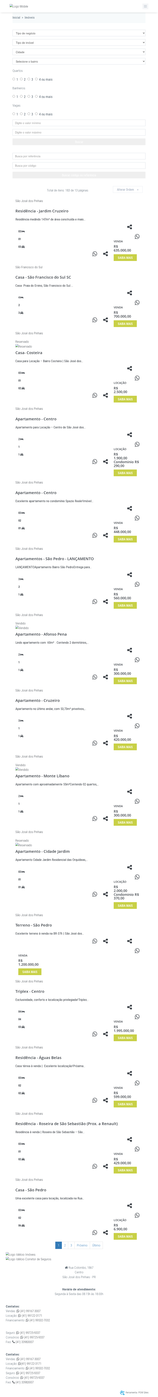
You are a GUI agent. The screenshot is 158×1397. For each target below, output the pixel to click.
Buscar (79, 142)
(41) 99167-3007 (30, 1311)
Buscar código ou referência (79, 175)
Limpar (81, 150)
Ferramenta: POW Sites (137, 1392)
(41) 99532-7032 (39, 1320)
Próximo (82, 1245)
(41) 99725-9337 (29, 1333)
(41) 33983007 (24, 1342)
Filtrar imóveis (29, 26)
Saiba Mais (125, 258)
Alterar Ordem (127, 189)
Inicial (16, 17)
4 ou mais (46, 79)
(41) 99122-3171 (31, 1316)
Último (96, 1245)
